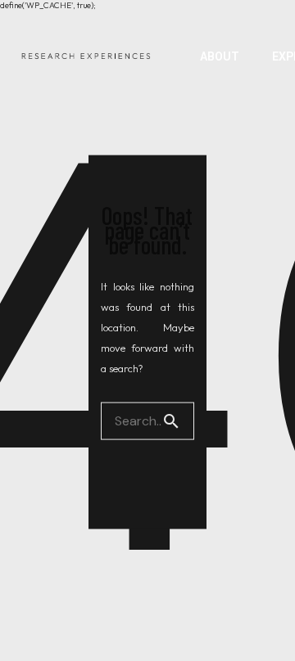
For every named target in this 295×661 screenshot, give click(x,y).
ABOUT (219, 56)
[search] (177, 420)
